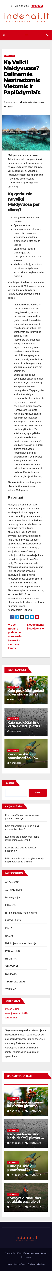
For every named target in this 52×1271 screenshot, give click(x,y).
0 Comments (35, 1111)
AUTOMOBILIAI (13, 890)
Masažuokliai (12, 1009)
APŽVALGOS (12, 882)
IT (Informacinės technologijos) (21, 913)
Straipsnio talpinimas (36, 1264)
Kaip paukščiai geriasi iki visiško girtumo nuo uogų (25, 694)
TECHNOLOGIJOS (15, 981)
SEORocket (11, 1017)
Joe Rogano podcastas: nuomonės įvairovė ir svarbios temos (15, 636)
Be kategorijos (12, 897)
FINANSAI (10, 905)
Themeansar (26, 1257)
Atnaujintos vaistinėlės (16, 1013)
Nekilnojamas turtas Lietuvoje (20, 943)
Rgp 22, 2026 (16, 1143)
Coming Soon (19, 1264)
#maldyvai (8, 107)
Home (9, 1264)
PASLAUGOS (12, 951)
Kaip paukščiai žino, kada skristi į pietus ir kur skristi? (25, 726)
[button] (47, 35)
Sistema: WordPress (14, 1253)
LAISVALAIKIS (9, 56)
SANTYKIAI (11, 966)
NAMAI (9, 936)
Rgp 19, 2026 (16, 1207)
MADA (8, 928)
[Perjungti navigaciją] (26, 35)
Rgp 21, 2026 (16, 1175)
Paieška (9, 782)
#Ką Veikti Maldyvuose (33, 102)
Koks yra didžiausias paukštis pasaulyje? (24, 1200)
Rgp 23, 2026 (16, 1111)
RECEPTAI (11, 958)
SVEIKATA (11, 974)
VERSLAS (10, 989)
